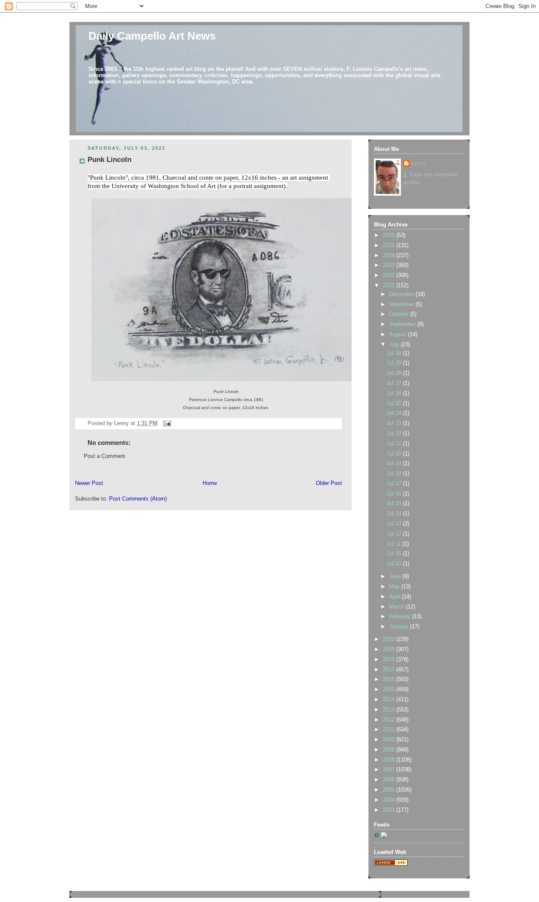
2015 (389, 689)
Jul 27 (395, 383)
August (398, 334)
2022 (389, 275)
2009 (389, 750)
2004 (389, 800)
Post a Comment (104, 456)
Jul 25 (395, 404)
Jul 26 (395, 393)
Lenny (418, 164)
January (399, 627)
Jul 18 (395, 474)
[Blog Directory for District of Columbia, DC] (391, 864)
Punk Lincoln (109, 160)
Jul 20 (395, 454)
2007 (389, 770)
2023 (389, 265)
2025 (389, 245)
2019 (389, 649)
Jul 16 (395, 494)
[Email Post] (166, 423)
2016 (389, 679)
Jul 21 (395, 444)
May (395, 587)
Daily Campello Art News (152, 36)
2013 (389, 710)
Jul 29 (395, 363)
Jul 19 (395, 463)
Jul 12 (395, 534)
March (397, 607)
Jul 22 (395, 433)
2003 (389, 810)
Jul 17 (395, 484)
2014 (389, 700)
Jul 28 (395, 373)
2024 (389, 255)
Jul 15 (395, 503)
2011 (389, 729)
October (399, 314)
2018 (389, 659)
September (403, 324)
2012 (389, 720)
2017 (389, 670)
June (396, 576)
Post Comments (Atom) (138, 499)
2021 (389, 285)
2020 (389, 639)
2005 (389, 790)
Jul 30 (395, 353)
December (402, 294)
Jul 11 (395, 544)
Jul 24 (395, 413)
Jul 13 (395, 524)
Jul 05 (395, 554)
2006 (389, 780)
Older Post (329, 483)
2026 (389, 235)
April (395, 597)
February (400, 616)
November (402, 304)
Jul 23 (395, 423)
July (395, 344)
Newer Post (89, 483)
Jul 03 (395, 564)
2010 (389, 740)
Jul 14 (395, 514)
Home (210, 483)
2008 (389, 760)
